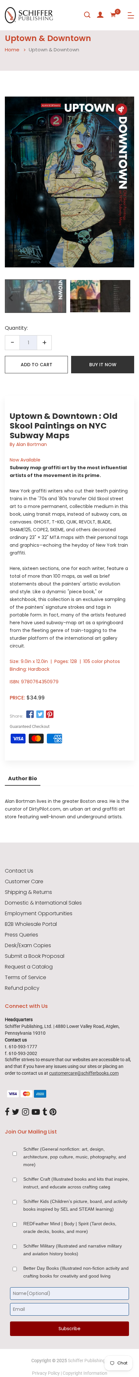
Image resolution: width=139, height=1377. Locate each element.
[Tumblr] (44, 1112)
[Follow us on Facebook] (30, 714)
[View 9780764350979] (35, 296)
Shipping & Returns (28, 892)
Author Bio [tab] (22, 778)
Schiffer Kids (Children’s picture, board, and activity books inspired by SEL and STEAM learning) (75, 1205)
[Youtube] (36, 1112)
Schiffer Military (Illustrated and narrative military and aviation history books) (72, 1249)
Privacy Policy (46, 1373)
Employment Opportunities (38, 913)
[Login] (100, 14)
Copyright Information (85, 1373)
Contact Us (19, 871)
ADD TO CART (36, 364)
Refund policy (22, 988)
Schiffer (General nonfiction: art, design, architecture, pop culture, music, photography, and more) (74, 1156)
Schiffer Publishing (86, 1360)
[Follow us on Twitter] (40, 714)
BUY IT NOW (102, 364)
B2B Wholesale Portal (31, 924)
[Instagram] (25, 1112)
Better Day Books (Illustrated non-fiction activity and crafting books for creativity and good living (76, 1272)
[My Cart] (113, 14)
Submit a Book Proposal (34, 956)
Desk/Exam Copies (28, 945)
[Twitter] (15, 1112)
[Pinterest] (53, 1112)
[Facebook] (7, 1112)
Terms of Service (25, 977)
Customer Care (24, 881)
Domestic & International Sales (43, 903)
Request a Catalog (29, 966)
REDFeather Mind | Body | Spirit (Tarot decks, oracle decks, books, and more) (69, 1227)
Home (12, 49)
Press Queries (21, 934)
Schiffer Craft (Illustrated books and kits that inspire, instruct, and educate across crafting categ (76, 1182)
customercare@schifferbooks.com (84, 1073)
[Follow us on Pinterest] (50, 714)
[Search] (87, 14)
